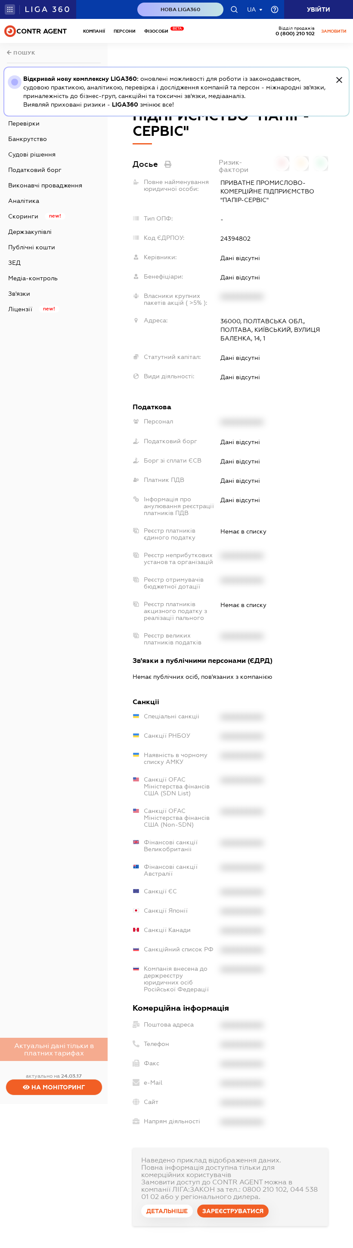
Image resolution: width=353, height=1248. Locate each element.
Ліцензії (20, 309)
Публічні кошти (31, 247)
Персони (125, 31)
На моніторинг (57, 1087)
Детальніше (167, 1211)
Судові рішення (32, 154)
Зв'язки (19, 293)
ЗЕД (14, 262)
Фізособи (158, 31)
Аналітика (23, 200)
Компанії (94, 31)
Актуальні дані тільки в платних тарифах (54, 1049)
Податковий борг (35, 169)
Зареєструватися (232, 1211)
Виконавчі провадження (45, 185)
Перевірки (24, 123)
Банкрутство (27, 138)
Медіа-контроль (33, 278)
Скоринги (23, 216)
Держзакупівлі (30, 231)
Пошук (23, 53)
